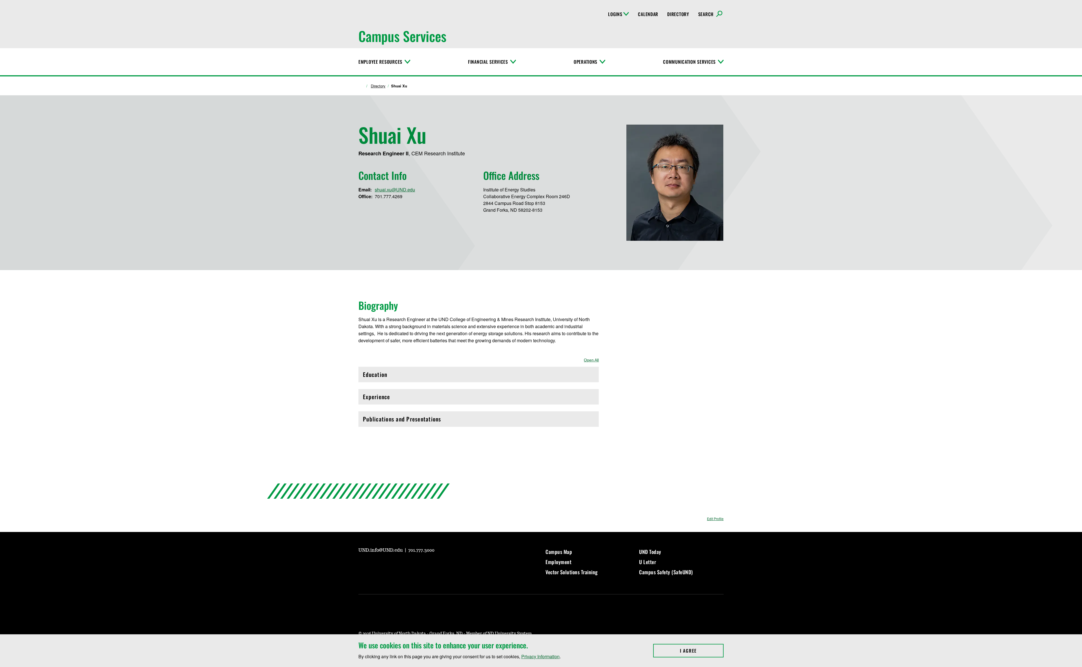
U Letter (647, 562)
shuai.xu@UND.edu (395, 189)
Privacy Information (540, 656)
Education (387, 376)
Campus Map (559, 551)
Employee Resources (380, 61)
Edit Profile (715, 518)
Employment (558, 562)
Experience (387, 398)
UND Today (650, 551)
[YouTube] (362, 566)
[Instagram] (376, 566)
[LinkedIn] (403, 566)
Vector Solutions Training (572, 572)
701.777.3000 (421, 550)
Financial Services (488, 61)
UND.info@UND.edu (381, 550)
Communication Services (689, 61)
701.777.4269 (388, 196)
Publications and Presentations (402, 420)
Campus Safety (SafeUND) (666, 572)
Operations (585, 61)
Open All (591, 360)
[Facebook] (389, 566)
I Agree (702, 650)
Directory (678, 14)
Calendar (648, 14)
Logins (615, 14)
